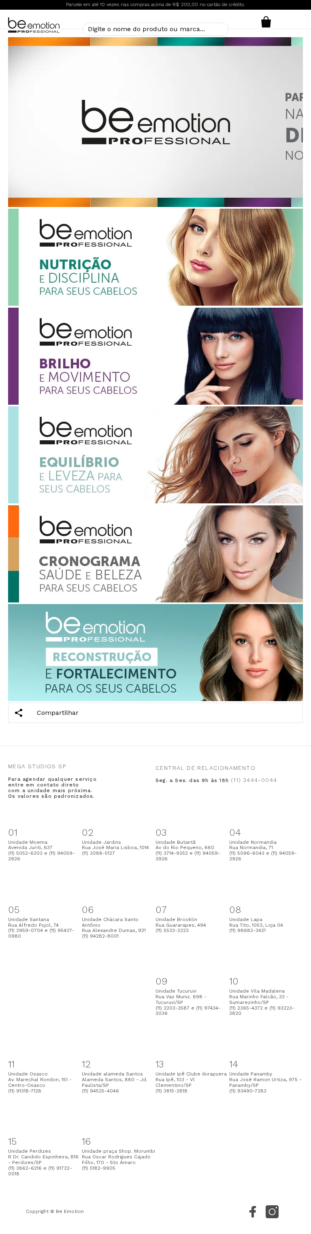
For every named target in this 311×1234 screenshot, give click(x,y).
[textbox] (155, 29)
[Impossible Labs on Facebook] (252, 1211)
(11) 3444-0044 (254, 780)
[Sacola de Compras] (266, 21)
